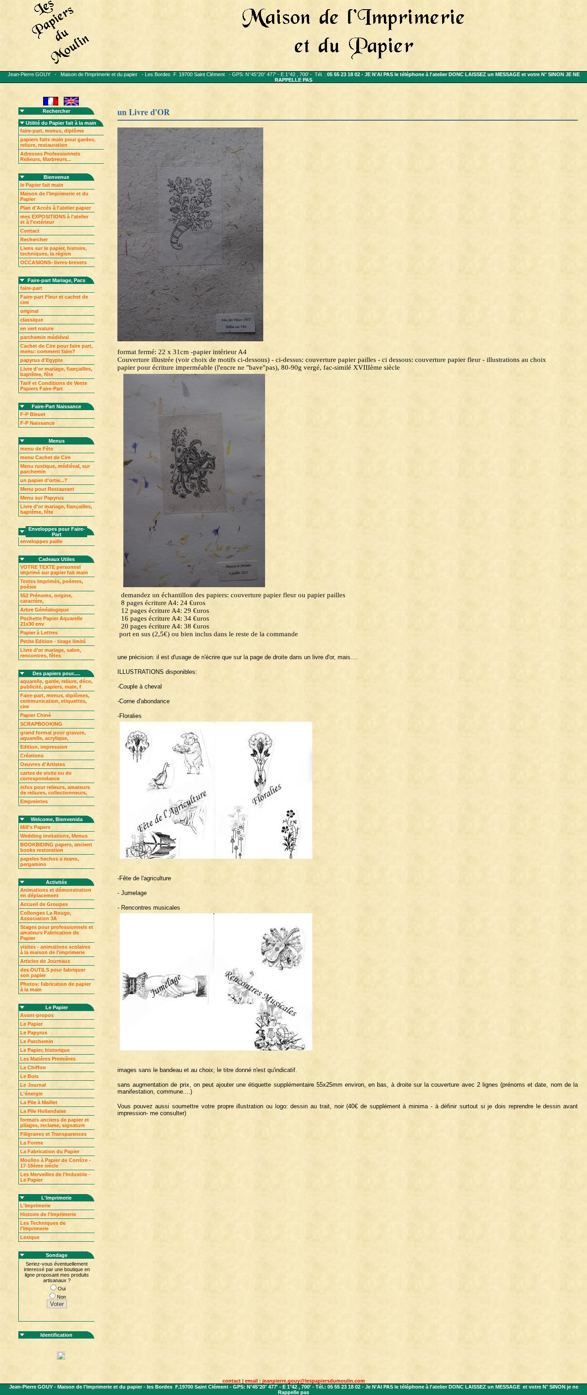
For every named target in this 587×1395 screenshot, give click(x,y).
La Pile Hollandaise (43, 1111)
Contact (29, 230)
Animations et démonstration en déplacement (55, 892)
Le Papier (56, 1007)
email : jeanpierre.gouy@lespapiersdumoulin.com (305, 1381)
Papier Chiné (35, 715)
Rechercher (56, 111)
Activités (56, 882)
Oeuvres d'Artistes (42, 764)
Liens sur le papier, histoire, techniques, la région (53, 250)
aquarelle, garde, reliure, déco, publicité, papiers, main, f (56, 683)
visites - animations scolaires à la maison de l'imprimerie (55, 949)
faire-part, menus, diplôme (52, 130)
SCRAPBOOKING (41, 724)
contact (231, 1381)
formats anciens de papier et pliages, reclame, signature (54, 1122)
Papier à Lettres (39, 632)
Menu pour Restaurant (47, 489)
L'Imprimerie (56, 1197)
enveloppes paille (41, 541)
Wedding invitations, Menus (54, 836)
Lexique (29, 1237)
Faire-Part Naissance (56, 406)
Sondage (56, 1255)
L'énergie (31, 1093)
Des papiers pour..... (56, 673)
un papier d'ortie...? (43, 480)
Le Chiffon (33, 1067)
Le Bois (29, 1076)
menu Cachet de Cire (45, 457)
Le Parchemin (36, 1041)
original (29, 311)
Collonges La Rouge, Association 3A (45, 915)
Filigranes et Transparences (53, 1134)
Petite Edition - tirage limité (53, 641)
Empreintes (34, 801)
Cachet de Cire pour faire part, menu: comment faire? (56, 348)
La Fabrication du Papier (49, 1151)
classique (31, 319)
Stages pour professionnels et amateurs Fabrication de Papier (56, 932)
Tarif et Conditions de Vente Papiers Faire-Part (53, 385)
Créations (32, 755)
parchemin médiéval (44, 337)
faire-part (31, 288)
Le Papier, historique (45, 1050)
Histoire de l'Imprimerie (48, 1214)
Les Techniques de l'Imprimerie (43, 1225)
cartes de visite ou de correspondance (46, 775)
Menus (57, 441)
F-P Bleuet (32, 414)
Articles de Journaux (45, 961)
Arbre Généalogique (44, 609)
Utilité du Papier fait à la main (61, 123)
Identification (56, 1335)
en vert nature (37, 328)
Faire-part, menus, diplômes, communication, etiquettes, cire (54, 701)
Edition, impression (43, 747)
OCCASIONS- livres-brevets (53, 262)
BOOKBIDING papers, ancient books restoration (56, 847)
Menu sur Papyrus (42, 497)
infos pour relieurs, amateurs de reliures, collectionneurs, (55, 789)
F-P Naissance (37, 423)
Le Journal (33, 1085)
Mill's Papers (35, 827)
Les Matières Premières (48, 1059)
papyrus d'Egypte (41, 360)
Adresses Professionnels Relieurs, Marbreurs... (50, 156)
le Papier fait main (41, 185)
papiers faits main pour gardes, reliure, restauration (57, 142)
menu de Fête (36, 448)
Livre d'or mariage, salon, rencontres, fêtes (50, 652)
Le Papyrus (33, 1032)
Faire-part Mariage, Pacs (56, 280)
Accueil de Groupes (44, 904)
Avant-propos (37, 1015)
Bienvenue (56, 177)
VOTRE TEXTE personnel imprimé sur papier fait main (54, 569)
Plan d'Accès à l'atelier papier (55, 208)
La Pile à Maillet (38, 1102)
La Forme (31, 1142)
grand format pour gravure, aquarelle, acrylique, (53, 735)
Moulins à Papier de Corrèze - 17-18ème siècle (55, 1162)
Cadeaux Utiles (57, 559)
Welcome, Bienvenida (57, 819)
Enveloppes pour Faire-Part (56, 531)
